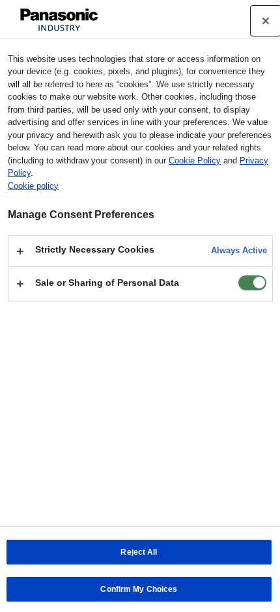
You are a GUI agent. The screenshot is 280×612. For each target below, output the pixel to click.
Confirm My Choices (138, 589)
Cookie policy (33, 186)
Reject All (138, 552)
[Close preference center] (265, 21)
